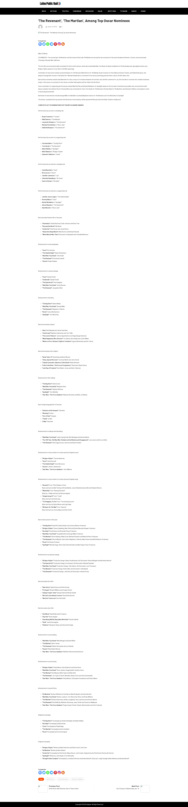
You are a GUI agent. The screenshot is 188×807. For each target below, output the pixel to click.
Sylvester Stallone (77, 779)
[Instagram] (59, 44)
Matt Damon (50, 779)
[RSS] (63, 44)
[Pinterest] (55, 44)
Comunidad (77, 11)
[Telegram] (51, 44)
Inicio (44, 11)
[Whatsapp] (47, 44)
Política (65, 11)
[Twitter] (44, 44)
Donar (143, 11)
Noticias (53, 11)
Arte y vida (112, 11)
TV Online (123, 11)
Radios (134, 11)
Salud (100, 11)
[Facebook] (40, 44)
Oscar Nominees (63, 779)
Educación (90, 11)
